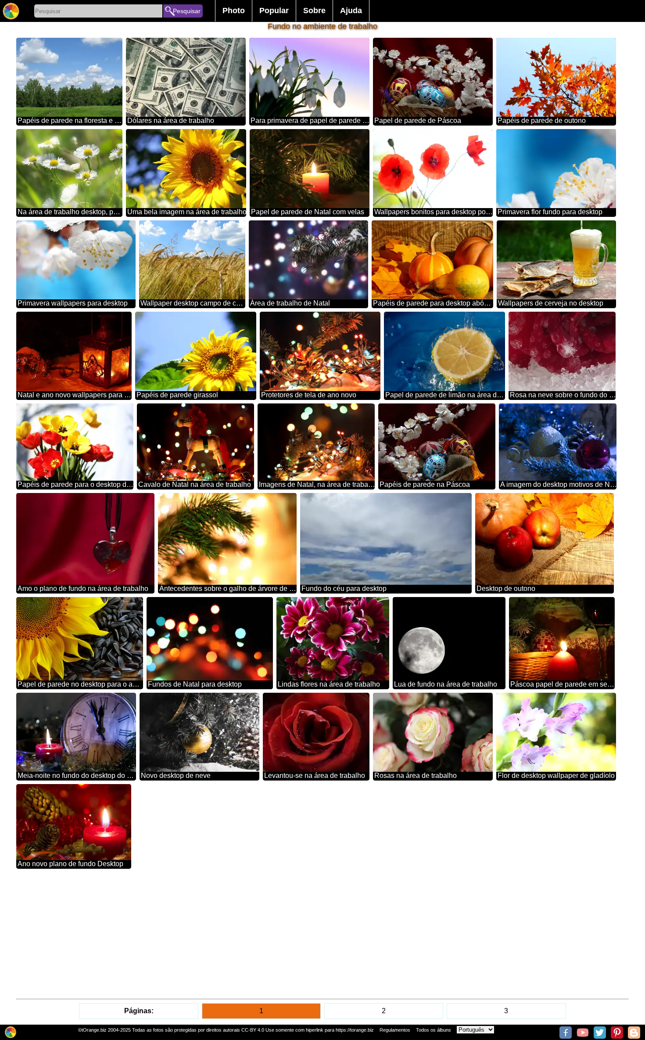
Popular (274, 10)
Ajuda (351, 10)
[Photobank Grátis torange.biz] (11, 11)
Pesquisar (187, 10)
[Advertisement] (279, 933)
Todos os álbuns (433, 1030)
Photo (233, 10)
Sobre (314, 10)
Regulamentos (395, 1030)
